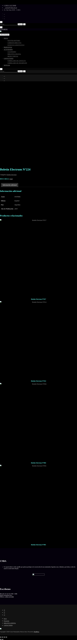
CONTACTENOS (8, 625)
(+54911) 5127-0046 (10, 5)
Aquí (11, 179)
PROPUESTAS (8, 47)
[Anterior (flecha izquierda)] (1, 639)
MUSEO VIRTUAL (13, 56)
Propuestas (6, 621)
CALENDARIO (12, 52)
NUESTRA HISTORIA (14, 40)
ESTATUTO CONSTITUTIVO (16, 45)
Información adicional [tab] (10, 185)
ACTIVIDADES (8, 49)
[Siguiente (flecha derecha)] (2, 639)
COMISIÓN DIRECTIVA (14, 43)
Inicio (5, 618)
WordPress (36, 631)
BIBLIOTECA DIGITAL (14, 54)
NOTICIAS (7, 65)
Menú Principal (5, 34)
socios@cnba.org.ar (11, 8)
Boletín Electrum (11, 174)
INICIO (6, 38)
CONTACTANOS (8, 58)
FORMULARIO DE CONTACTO (17, 60)
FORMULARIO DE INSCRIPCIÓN (17, 63)
